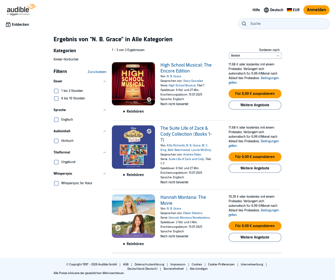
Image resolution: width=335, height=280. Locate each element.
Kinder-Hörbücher (66, 59)
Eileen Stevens (192, 213)
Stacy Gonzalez (193, 81)
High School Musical (182, 85)
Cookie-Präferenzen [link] (221, 264)
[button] (80, 81)
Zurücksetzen (97, 72)
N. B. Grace (174, 76)
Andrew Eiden (192, 154)
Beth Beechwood (179, 150)
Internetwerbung (252, 264)
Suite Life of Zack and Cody (186, 159)
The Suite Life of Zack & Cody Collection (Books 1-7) (186, 134)
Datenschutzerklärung (150, 264)
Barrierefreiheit (174, 269)
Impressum (178, 264)
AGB (126, 264)
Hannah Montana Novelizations (189, 218)
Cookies (197, 264)
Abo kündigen (199, 269)
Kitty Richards (176, 145)
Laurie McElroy (201, 150)
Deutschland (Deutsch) (142, 269)
